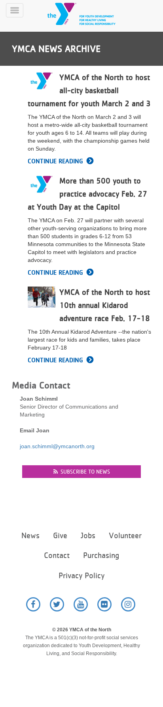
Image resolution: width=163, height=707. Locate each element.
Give (60, 535)
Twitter (57, 604)
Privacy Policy (81, 575)
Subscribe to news (85, 471)
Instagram (128, 604)
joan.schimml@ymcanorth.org (57, 446)
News (30, 535)
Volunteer (125, 535)
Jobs (88, 535)
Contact (57, 555)
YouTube (81, 604)
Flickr (104, 604)
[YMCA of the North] (91, 14)
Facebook (33, 604)
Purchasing (101, 555)
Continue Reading (55, 161)
